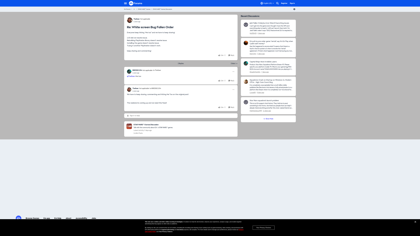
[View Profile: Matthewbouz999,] (246, 102)
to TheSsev (157, 70)
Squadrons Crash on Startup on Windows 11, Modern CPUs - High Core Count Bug (270, 81)
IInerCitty (253, 54)
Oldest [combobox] (234, 63)
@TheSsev (131, 76)
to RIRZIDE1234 (155, 88)
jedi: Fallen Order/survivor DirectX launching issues (269, 23)
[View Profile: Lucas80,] (246, 81)
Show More (269, 119)
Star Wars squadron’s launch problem (264, 100)
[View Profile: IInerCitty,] (246, 43)
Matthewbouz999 (256, 111)
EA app (47, 218)
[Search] (277, 3)
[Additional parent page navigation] (134, 9)
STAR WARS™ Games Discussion (162, 9)
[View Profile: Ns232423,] (246, 25)
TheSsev (137, 19)
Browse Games (32, 218)
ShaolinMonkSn (255, 72)
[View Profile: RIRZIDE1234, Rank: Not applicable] (129, 71)
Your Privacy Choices (263, 227)
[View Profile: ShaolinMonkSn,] (246, 63)
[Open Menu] (294, 9)
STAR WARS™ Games (144, 9)
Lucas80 (253, 93)
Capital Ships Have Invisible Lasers (263, 62)
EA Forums (127, 9)
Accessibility (81, 218)
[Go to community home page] (135, 3)
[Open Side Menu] (125, 3)
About (68, 218)
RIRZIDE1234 (137, 70)
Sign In (292, 3)
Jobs (94, 218)
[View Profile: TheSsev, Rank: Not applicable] (129, 20)
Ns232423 (253, 33)
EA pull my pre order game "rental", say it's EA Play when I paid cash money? (271, 42)
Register (284, 3)
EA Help (57, 218)
